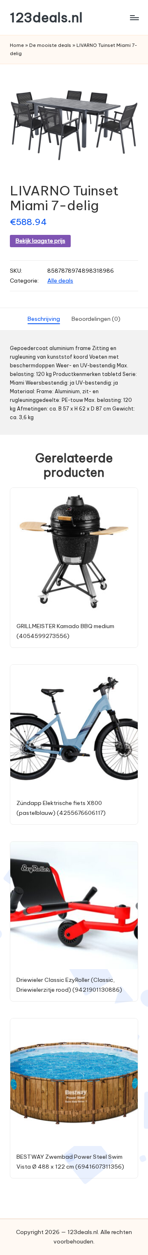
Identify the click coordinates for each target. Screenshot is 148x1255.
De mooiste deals (50, 45)
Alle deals (60, 280)
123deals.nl (46, 17)
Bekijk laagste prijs (40, 240)
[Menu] (134, 17)
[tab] (44, 319)
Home (17, 45)
